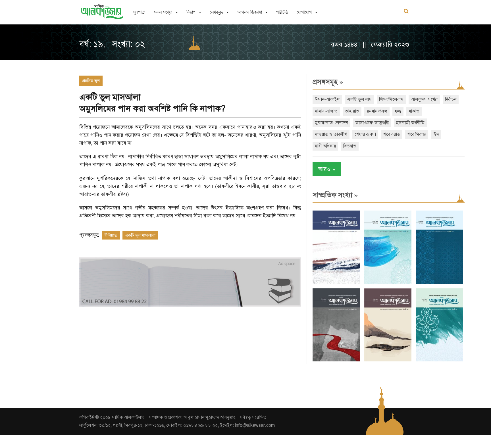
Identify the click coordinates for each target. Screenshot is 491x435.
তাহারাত (352, 111)
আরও (326, 169)
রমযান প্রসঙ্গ (377, 111)
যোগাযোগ (304, 12)
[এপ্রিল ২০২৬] (387, 360)
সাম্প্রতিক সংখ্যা (335, 195)
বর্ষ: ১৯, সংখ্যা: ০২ (112, 44)
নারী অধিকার (325, 146)
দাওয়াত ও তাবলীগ (331, 134)
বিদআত (349, 146)
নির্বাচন (450, 99)
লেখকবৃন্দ (216, 12)
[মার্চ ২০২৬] (439, 360)
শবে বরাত (391, 134)
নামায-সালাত (326, 111)
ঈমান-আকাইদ (327, 99)
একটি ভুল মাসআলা (140, 235)
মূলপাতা (139, 12)
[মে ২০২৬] (336, 360)
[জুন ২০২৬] (439, 282)
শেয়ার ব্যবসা (365, 134)
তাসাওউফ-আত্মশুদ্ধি (372, 123)
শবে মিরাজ (416, 134)
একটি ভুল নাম (359, 99)
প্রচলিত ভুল (91, 80)
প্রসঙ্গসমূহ (328, 82)
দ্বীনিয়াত (111, 235)
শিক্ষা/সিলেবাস (391, 99)
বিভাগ (190, 12)
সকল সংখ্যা (163, 12)
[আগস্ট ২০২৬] (336, 282)
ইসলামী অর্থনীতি (410, 123)
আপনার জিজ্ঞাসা (249, 12)
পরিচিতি (282, 12)
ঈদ (436, 134)
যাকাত (414, 111)
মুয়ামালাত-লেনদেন (331, 123)
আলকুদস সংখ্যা (424, 99)
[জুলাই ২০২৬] (387, 282)
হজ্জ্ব (398, 111)
